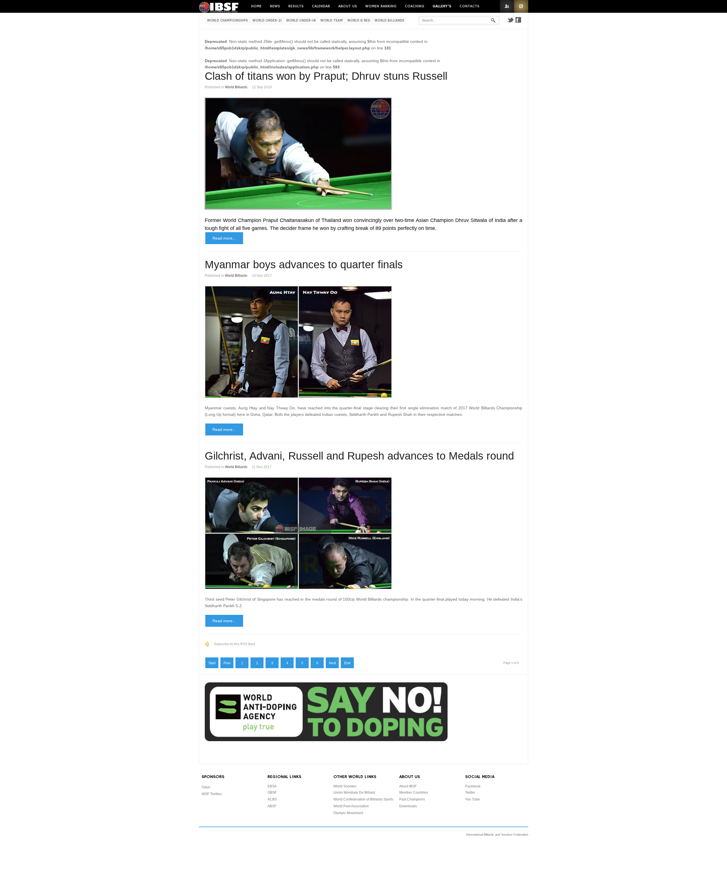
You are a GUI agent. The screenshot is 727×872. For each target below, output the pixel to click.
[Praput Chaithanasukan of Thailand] (363, 153)
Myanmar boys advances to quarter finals (304, 265)
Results (296, 6)
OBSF (272, 793)
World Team (331, 20)
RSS (521, 6)
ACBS (272, 799)
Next (332, 663)
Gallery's (442, 6)
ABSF (272, 806)
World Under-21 (267, 20)
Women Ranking (380, 6)
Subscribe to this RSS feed (234, 644)
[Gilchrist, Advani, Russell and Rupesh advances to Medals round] (363, 533)
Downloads (408, 806)
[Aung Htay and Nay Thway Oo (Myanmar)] (363, 342)
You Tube (472, 799)
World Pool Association (351, 806)
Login (507, 6)
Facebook (518, 20)
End (347, 663)
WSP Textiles (212, 794)
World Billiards (389, 20)
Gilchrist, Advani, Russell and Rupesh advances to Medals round (359, 456)
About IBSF (408, 786)
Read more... (224, 238)
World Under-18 (301, 20)
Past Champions (412, 799)
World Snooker (344, 786)
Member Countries (413, 793)
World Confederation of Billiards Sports (363, 799)
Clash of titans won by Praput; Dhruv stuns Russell (326, 76)
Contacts (469, 6)
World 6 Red (358, 20)
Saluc (206, 787)
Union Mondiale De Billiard (354, 793)
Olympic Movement (348, 813)
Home (256, 6)
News (275, 6)
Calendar (321, 6)
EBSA (272, 786)
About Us (347, 6)
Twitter (510, 20)
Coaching (414, 6)
